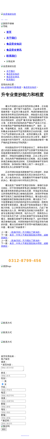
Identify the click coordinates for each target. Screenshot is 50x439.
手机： (4, 387)
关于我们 (11, 37)
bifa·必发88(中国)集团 (11, 87)
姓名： (4, 373)
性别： (4, 378)
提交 (4, 429)
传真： (4, 398)
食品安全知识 (14, 43)
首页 (8, 32)
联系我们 (11, 55)
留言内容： (7, 365)
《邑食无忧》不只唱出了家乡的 (24, 232)
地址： (4, 409)
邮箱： (4, 404)
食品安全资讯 (14, 49)
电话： (4, 392)
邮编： (4, 415)
